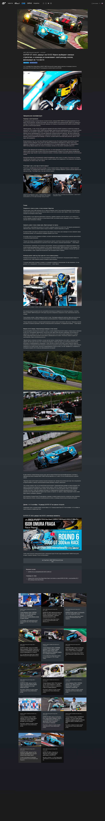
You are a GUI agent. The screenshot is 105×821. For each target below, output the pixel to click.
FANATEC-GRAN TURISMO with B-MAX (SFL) (28, 609)
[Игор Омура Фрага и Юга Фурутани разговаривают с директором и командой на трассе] (67, 183)
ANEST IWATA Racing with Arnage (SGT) (50, 609)
